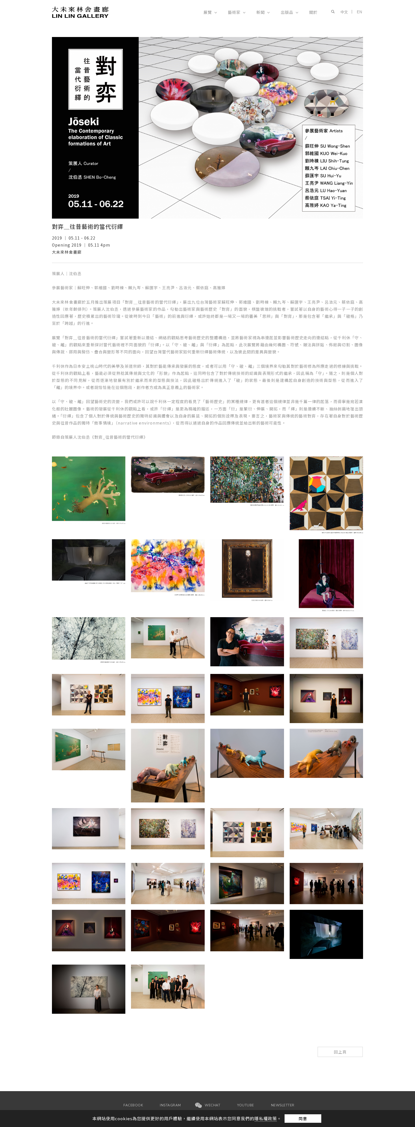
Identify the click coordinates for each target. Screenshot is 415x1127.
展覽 (208, 12)
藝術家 (234, 12)
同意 (303, 1118)
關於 (313, 12)
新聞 (260, 12)
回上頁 (340, 1052)
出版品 (287, 12)
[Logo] (80, 11)
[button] (331, 12)
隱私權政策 (265, 1118)
